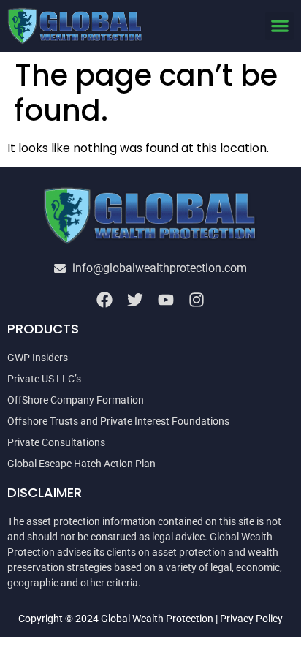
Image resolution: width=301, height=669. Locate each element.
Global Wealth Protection (157, 618)
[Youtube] (166, 300)
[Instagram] (196, 300)
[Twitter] (135, 300)
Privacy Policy (251, 618)
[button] (279, 26)
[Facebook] (104, 300)
